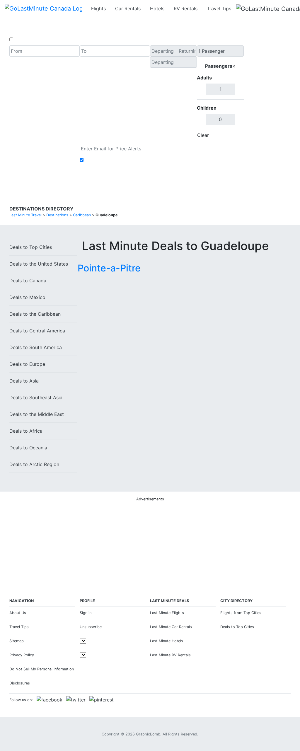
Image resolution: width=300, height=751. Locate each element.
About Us (17, 613)
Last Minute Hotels (166, 641)
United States (38, 264)
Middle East (36, 414)
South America (35, 347)
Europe (27, 364)
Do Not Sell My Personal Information (41, 669)
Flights (98, 8)
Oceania (28, 448)
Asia (24, 381)
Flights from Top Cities (240, 613)
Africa (25, 431)
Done (234, 135)
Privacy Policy (21, 655)
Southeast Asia (35, 397)
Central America (37, 331)
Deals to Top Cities (237, 627)
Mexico (27, 297)
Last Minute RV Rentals (170, 655)
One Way (24, 40)
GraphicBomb (148, 734)
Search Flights (267, 93)
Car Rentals (128, 8)
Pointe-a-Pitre (109, 268)
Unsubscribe (91, 627)
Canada (27, 280)
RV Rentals (185, 8)
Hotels (157, 8)
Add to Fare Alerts (106, 160)
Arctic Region (34, 464)
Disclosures (19, 683)
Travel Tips (219, 8)
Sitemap (16, 641)
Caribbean (35, 314)
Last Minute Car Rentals (171, 627)
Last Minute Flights (167, 613)
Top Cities (30, 247)
